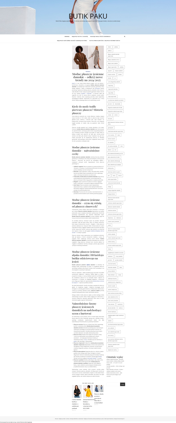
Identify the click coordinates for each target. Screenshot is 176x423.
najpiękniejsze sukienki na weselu (115, 252)
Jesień (73, 83)
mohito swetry (111, 241)
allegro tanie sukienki (113, 63)
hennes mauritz (111, 138)
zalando (110, 320)
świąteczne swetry (112, 350)
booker (120, 74)
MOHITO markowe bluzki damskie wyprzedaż (114, 229)
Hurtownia (97, 88)
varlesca (121, 308)
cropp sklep (110, 93)
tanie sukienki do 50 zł (113, 297)
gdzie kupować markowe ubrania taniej (115, 123)
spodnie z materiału (86, 93)
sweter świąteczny (112, 289)
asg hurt (110, 70)
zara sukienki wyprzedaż (113, 331)
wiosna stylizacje (112, 311)
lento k (120, 175)
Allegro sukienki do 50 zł (113, 59)
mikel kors (118, 218)
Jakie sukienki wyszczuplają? (114, 164)
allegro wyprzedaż (112, 67)
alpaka (88, 264)
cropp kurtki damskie (113, 89)
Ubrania (66, 36)
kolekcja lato (111, 168)
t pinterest (120, 304)
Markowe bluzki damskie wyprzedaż (113, 198)
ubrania (100, 356)
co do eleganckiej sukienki (114, 81)
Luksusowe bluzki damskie (114, 183)
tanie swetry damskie (113, 300)
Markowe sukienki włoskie (114, 206)
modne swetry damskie (113, 221)
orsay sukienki (119, 256)
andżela (121, 67)
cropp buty (110, 85)
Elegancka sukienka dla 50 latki (115, 107)
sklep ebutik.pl (111, 274)
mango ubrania (111, 194)
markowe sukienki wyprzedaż (115, 203)
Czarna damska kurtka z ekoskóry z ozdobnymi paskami (76, 404)
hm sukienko (111, 142)
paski (75, 341)
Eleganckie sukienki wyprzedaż (115, 111)
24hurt (109, 47)
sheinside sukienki (112, 267)
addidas (116, 47)
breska (109, 78)
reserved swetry (112, 263)
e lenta (109, 115)
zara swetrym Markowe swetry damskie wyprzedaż (115, 340)
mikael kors (110, 218)
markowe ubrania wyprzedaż (114, 214)
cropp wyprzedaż (112, 96)
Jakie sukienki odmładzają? (114, 161)
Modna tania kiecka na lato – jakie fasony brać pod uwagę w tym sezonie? (114, 374)
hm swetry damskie (112, 146)
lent (109, 175)
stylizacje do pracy (112, 278)
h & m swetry (111, 135)
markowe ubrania (112, 210)
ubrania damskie (112, 308)
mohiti (109, 225)
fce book (110, 118)
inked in (109, 149)
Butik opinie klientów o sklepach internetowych (105, 40)
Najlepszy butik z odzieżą (80, 36)
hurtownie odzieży (92, 358)
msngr (109, 249)
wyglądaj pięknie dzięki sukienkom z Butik (116, 316)
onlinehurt (110, 256)
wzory (85, 339)
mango (109, 186)
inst (115, 149)
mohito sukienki (111, 234)
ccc (115, 78)
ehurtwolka (117, 104)
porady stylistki (118, 260)
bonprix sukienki (119, 70)
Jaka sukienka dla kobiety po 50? (115, 153)
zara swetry (111, 335)
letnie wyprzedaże (112, 179)
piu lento (110, 260)
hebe (118, 135)
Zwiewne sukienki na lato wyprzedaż (113, 345)
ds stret (110, 104)
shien (120, 267)
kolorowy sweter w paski (114, 172)
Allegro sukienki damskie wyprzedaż (113, 55)
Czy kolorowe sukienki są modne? (116, 100)
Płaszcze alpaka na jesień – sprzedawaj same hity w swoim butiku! (99, 398)
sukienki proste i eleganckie (114, 282)
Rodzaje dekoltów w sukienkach (100, 36)
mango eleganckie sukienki (114, 190)
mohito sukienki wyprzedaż (114, 238)
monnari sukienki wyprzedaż (114, 245)
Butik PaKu (88, 16)
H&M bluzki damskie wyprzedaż (115, 131)
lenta (114, 175)
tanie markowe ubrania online (115, 293)
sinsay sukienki (111, 271)
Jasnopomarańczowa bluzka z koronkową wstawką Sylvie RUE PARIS (89, 404)
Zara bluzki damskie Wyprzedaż (115, 324)
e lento (116, 115)
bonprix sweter (111, 74)
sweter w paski (111, 286)
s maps (119, 274)
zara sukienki (111, 328)
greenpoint (110, 127)
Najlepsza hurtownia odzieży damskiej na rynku (72, 40)
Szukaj (122, 384)
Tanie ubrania (111, 304)
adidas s (110, 50)
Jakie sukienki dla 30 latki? (114, 157)
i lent (121, 146)
